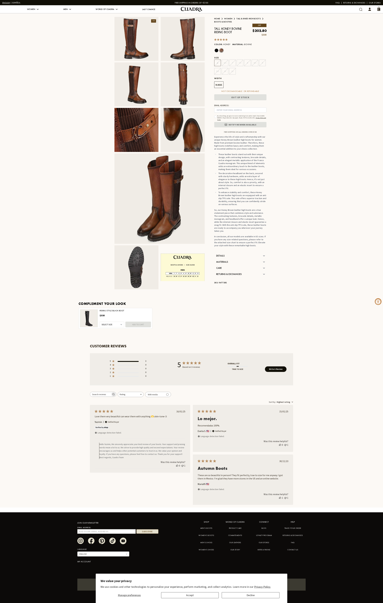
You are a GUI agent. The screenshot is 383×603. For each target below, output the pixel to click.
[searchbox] (100, 394)
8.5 (255, 63)
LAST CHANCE (148, 9)
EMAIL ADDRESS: (221, 105)
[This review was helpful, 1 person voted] (280, 497)
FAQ (338, 2)
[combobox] (131, 394)
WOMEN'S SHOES (206, 550)
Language (82, 549)
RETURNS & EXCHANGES (293, 535)
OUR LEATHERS (235, 542)
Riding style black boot (112, 310)
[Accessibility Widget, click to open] (378, 301)
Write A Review (275, 369)
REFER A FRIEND (264, 550)
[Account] (369, 9)
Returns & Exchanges (354, 2)
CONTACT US (292, 550)
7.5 (240, 63)
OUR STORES (264, 542)
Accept (190, 595)
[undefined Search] (360, 9)
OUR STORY (235, 550)
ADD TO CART (138, 324)
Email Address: (84, 527)
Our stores (375, 2)
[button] (33, 9)
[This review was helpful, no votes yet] (177, 465)
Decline (251, 595)
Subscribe (147, 531)
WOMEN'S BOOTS (206, 535)
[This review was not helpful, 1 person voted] (182, 465)
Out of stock (240, 97)
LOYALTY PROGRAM (264, 535)
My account (84, 561)
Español (16, 2)
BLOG (264, 528)
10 (225, 71)
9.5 (217, 71)
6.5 (225, 63)
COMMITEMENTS (235, 535)
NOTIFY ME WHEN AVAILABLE (242, 124)
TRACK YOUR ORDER (292, 528)
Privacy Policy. (262, 586)
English (6, 2)
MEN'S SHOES (206, 542)
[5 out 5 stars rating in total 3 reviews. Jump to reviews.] (221, 39)
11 (232, 71)
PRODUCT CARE (235, 528)
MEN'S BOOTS (206, 528)
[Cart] (379, 9)
